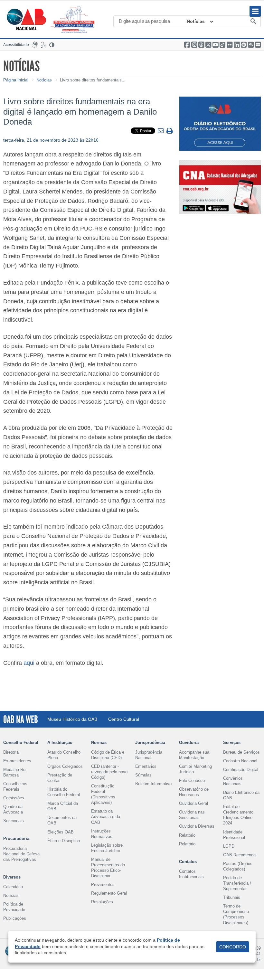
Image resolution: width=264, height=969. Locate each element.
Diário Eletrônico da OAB (241, 795)
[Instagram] (194, 45)
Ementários (145, 766)
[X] (208, 45)
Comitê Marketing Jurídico (195, 769)
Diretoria (11, 752)
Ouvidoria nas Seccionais (192, 815)
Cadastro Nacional (240, 760)
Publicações (14, 918)
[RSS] (251, 45)
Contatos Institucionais (191, 874)
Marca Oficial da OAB (62, 806)
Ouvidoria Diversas (196, 826)
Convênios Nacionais (233, 781)
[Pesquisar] (253, 21)
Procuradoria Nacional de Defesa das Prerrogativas (21, 854)
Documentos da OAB (62, 820)
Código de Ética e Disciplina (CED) (107, 755)
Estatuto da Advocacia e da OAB (105, 816)
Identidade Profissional (234, 835)
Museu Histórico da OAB (72, 719)
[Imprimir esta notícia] (169, 131)
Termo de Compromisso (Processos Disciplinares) (236, 914)
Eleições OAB (60, 832)
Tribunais (231, 897)
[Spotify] (244, 45)
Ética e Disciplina (63, 840)
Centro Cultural (123, 719)
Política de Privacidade (14, 907)
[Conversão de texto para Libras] (34, 45)
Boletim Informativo (153, 783)
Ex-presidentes (17, 760)
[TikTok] (222, 45)
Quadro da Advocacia (13, 809)
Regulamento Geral (109, 893)
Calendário (13, 886)
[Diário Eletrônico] (220, 123)
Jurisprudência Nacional (148, 755)
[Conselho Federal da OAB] (26, 19)
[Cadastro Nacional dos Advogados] (220, 187)
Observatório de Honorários (194, 792)
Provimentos (103, 884)
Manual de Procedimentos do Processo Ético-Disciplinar (108, 867)
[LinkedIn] (237, 45)
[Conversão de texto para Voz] (44, 45)
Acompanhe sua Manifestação (194, 755)
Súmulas (143, 775)
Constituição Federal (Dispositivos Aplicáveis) (103, 794)
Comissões (13, 797)
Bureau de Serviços (241, 752)
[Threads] (201, 45)
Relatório (187, 835)
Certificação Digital (240, 769)
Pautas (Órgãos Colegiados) (237, 866)
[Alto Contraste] (52, 45)
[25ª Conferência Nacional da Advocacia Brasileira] (74, 19)
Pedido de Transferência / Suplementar (237, 883)
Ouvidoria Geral (193, 803)
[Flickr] (229, 45)
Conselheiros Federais (15, 786)
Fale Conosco (192, 780)
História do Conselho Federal (63, 792)
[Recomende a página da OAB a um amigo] (258, 45)
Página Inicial (15, 80)
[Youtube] (215, 45)
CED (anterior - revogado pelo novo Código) (109, 772)
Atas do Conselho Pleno (63, 755)
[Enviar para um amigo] (161, 131)
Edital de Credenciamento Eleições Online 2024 (238, 814)
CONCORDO (232, 946)
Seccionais (13, 820)
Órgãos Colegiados (65, 766)
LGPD (228, 846)
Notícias (196, 21)
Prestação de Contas (59, 778)
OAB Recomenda (239, 854)
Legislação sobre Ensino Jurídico (107, 848)
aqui (29, 663)
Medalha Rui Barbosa (14, 772)
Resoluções (102, 901)
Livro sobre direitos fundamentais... (93, 80)
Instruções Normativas (101, 834)
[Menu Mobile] (255, 11)
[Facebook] (187, 45)
